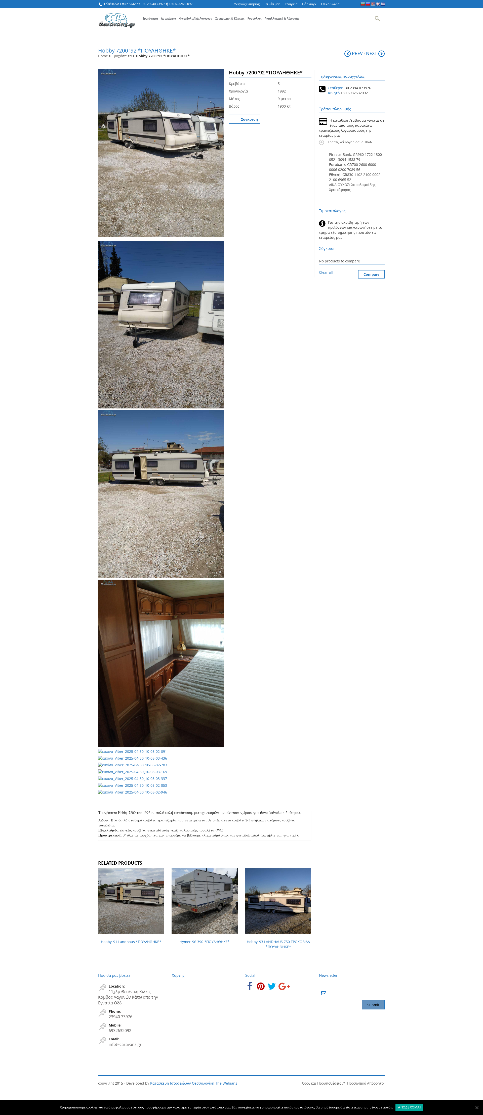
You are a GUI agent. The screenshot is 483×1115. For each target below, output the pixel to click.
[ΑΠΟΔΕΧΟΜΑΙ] (476, 1107)
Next (371, 53)
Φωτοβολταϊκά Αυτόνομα (195, 18)
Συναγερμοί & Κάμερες (230, 18)
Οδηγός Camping (247, 4)
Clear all (326, 272)
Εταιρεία (291, 4)
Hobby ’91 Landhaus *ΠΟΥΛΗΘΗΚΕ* (131, 941)
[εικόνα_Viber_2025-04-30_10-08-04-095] (161, 153)
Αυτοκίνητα (168, 18)
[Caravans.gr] (117, 18)
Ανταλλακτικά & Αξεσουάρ (282, 18)
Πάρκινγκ (309, 4)
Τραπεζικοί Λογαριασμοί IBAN (350, 142)
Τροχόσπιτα (150, 18)
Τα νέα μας (272, 4)
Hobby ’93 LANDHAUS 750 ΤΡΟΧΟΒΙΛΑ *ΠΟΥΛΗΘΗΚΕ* (278, 944)
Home (103, 56)
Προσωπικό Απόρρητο (365, 1083)
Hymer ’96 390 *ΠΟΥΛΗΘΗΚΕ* (205, 941)
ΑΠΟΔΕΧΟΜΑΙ (409, 1107)
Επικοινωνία (330, 4)
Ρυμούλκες (255, 18)
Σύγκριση (249, 119)
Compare (371, 274)
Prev (357, 53)
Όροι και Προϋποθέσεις (321, 1083)
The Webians (226, 1083)
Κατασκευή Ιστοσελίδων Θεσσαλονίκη (182, 1083)
